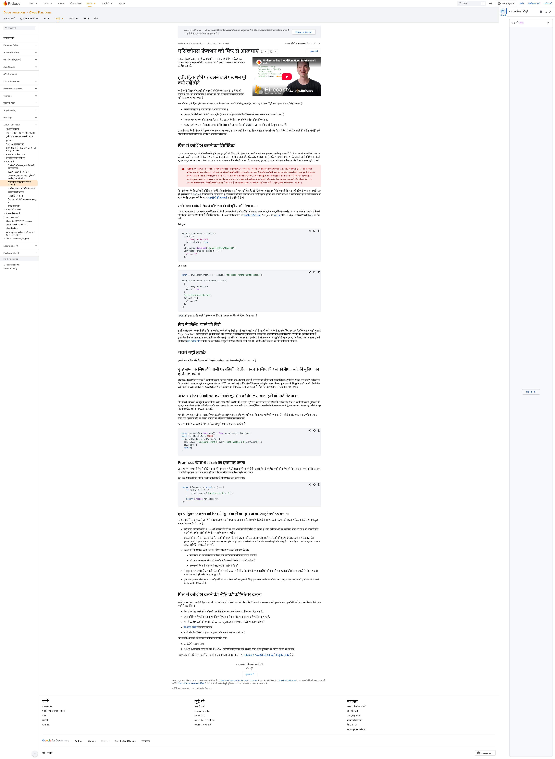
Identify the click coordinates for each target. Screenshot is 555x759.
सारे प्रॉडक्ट (146, 741)
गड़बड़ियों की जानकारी (217, 197)
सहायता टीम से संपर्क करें (356, 706)
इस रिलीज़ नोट (193, 341)
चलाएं (46, 3)
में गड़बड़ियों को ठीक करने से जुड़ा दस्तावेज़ (266, 655)
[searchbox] (19, 28)
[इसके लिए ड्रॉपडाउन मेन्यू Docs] (95, 3)
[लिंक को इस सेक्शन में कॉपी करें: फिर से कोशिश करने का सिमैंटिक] (237, 146)
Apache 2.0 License (287, 680)
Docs (89, 3)
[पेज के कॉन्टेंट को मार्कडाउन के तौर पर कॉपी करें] (271, 51)
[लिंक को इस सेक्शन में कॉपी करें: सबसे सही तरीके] (209, 353)
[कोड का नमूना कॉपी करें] (319, 230)
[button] (17, 45)
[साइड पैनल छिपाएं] (35, 754)
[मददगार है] (315, 43)
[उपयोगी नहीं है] (319, 43)
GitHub (45, 724)
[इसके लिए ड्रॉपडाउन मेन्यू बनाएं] (37, 3)
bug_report (541, 11)
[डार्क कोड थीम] (314, 230)
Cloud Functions (40, 12)
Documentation (14, 12)
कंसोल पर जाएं (534, 3)
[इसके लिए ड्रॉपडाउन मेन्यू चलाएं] (52, 3)
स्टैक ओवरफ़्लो (352, 711)
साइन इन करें (531, 391)
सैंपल (96, 18)
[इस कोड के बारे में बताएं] (309, 230)
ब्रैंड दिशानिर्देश (352, 724)
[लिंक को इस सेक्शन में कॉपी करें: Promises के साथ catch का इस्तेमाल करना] (248, 463)
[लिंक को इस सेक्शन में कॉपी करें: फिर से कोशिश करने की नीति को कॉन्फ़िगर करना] (264, 595)
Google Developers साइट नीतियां (191, 683)
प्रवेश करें (548, 3)
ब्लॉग (522, 3)
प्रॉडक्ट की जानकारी (354, 720)
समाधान (61, 3)
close (550, 11)
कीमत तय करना (76, 3)
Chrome (92, 741)
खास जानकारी (9, 18)
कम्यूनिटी (105, 3)
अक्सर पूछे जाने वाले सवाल (357, 729)
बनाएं (32, 3)
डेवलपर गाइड (47, 706)
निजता (50, 753)
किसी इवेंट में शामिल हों (203, 724)
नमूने (44, 715)
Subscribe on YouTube (204, 720)
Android (78, 741)
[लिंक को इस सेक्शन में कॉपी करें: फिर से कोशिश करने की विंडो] (223, 324)
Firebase (181, 43)
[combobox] (471, 3)
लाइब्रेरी (45, 720)
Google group (353, 715)
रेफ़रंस (86, 18)
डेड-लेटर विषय (190, 627)
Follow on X (200, 715)
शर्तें (43, 753)
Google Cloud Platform (125, 741)
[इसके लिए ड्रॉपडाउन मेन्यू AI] (49, 18)
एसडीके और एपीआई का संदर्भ (53, 711)
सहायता (122, 3)
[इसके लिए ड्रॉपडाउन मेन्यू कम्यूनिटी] (112, 3)
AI (45, 18)
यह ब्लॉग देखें (199, 706)
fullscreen (545, 11)
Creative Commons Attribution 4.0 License (238, 680)
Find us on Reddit (202, 711)
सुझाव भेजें (314, 51)
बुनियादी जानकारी (27, 18)
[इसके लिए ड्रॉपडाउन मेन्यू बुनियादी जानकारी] (37, 18)
